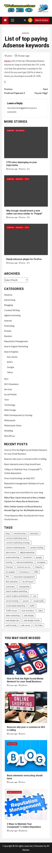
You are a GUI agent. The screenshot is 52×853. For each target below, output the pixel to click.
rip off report (28, 581)
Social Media (10, 394)
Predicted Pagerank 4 (14, 91)
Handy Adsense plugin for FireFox (24, 259)
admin (9, 56)
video (40, 610)
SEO (6, 379)
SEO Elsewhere (11, 384)
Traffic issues (11, 610)
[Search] (25, 20)
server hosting (12, 601)
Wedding (8, 430)
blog (7, 533)
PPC (8, 577)
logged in (23, 108)
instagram (41, 562)
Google (10, 367)
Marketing (9, 325)
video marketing (13, 615)
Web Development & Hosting (18, 415)
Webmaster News (12, 425)
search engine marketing (16, 591)
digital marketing (12, 315)
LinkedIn (38, 567)
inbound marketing (25, 562)
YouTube (38, 625)
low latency (24, 572)
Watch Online (41, 20)
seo (34, 596)
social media (38, 601)
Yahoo (10, 372)
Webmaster (10, 420)
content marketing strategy (18, 542)
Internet (8, 320)
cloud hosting (19, 533)
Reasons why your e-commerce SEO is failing (25, 458)
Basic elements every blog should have (22, 464)
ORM (36, 572)
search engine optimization (17, 596)
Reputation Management (16, 341)
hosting (9, 562)
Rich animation (12, 581)
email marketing (12, 557)
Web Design (10, 410)
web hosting (11, 625)
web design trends (32, 620)
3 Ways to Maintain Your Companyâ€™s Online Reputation (24, 825)
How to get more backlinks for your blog (23, 492)
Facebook (27, 557)
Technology (9, 404)
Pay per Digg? (41, 91)
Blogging (20, 130)
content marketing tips (16, 547)
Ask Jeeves (12, 356)
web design (29, 615)
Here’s (7, 60)
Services (8, 389)
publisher (24, 685)
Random (19, 179)
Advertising (9, 299)
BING (10, 362)
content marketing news (16, 538)
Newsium (38, 846)
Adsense (25, 33)
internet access (24, 567)
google (39, 557)
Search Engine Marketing (16, 346)
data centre (11, 552)
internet (9, 567)
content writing (36, 547)
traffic (32, 605)
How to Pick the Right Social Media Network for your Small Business (25, 680)
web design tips (12, 620)
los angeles (10, 572)
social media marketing (15, 605)
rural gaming (24, 586)
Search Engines (11, 351)
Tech (27, 179)
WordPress (9, 436)
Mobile (7, 331)
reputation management (24, 577)
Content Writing (12, 310)
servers (25, 601)
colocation (34, 533)
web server (25, 625)
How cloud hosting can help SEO (19, 478)
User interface (27, 610)
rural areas (10, 586)
